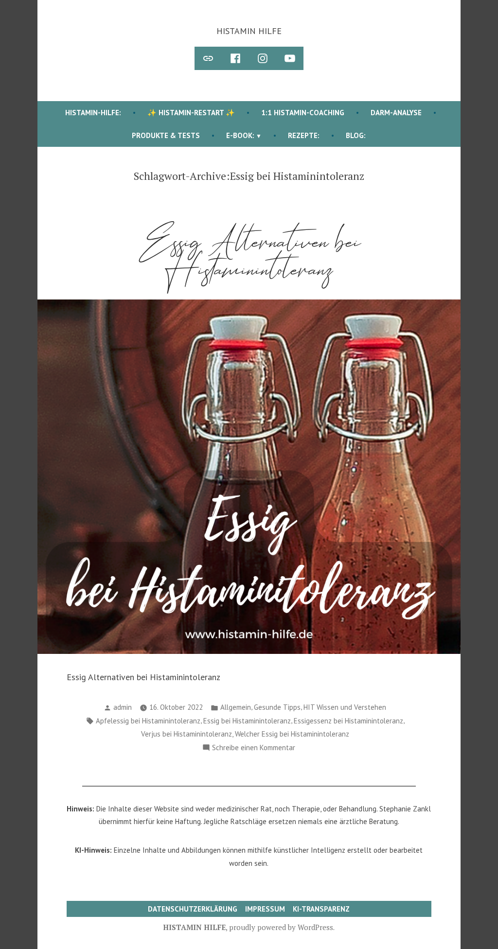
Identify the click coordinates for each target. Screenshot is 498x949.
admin (122, 707)
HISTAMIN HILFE (249, 30)
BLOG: (356, 135)
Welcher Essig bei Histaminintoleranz (292, 733)
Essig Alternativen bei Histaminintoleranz (249, 256)
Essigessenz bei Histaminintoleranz (348, 720)
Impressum (265, 909)
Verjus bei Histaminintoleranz (186, 733)
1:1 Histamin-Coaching (302, 112)
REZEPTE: (304, 135)
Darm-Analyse (396, 112)
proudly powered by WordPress (281, 927)
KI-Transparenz (321, 909)
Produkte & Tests (166, 135)
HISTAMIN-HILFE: (93, 112)
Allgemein (235, 707)
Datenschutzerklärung (192, 909)
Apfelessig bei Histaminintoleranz (148, 720)
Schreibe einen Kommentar (253, 748)
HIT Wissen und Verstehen (344, 707)
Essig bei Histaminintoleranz (247, 720)
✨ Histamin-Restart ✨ (191, 112)
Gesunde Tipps (277, 707)
